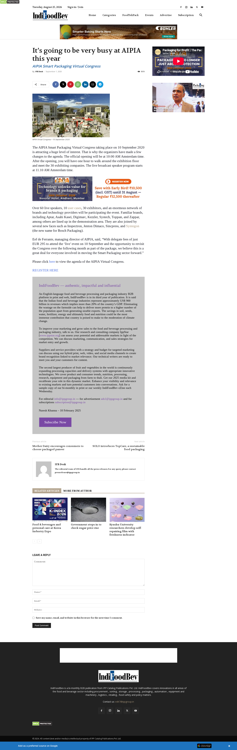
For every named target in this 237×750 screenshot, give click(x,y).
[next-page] (40, 541)
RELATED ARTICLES (46, 490)
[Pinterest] (70, 84)
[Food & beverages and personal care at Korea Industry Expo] (50, 510)
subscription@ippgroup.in (70, 402)
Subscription (186, 15)
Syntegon (132, 226)
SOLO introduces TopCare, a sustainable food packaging (119, 448)
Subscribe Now (55, 422)
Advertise (166, 15)
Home (92, 15)
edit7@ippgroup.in (124, 701)
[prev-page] (34, 541)
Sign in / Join (75, 7)
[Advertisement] (118, 655)
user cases (74, 208)
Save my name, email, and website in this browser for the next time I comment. (79, 617)
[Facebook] (180, 7)
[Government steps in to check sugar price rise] (88, 510)
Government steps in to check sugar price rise (86, 526)
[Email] (92, 84)
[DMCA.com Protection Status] (10, 3)
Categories (109, 15)
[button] (201, 15)
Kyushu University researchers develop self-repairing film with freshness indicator (125, 529)
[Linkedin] (191, 7)
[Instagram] (186, 7)
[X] (196, 7)
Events (149, 15)
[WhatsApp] (78, 84)
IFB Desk (39, 71)
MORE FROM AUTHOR (77, 490)
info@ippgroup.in (64, 398)
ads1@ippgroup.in (112, 398)
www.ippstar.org (49, 335)
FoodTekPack (130, 15)
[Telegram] (100, 84)
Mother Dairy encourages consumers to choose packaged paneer (58, 448)
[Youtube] (202, 7)
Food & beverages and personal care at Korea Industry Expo (46, 528)
